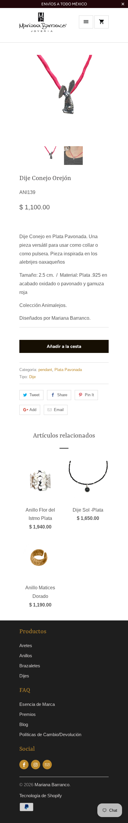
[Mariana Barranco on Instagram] (35, 764)
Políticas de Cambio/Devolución (50, 734)
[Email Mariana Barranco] (47, 764)
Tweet (34, 395)
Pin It (89, 395)
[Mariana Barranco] (43, 27)
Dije (32, 377)
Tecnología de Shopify (40, 795)
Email (59, 409)
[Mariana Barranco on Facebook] (24, 764)
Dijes (24, 675)
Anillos (25, 655)
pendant (45, 369)
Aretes (25, 645)
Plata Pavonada (68, 369)
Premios (27, 714)
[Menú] (86, 21)
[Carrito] (101, 21)
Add (32, 409)
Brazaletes (29, 665)
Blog (23, 724)
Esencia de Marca (37, 704)
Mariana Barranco (52, 784)
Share (62, 395)
